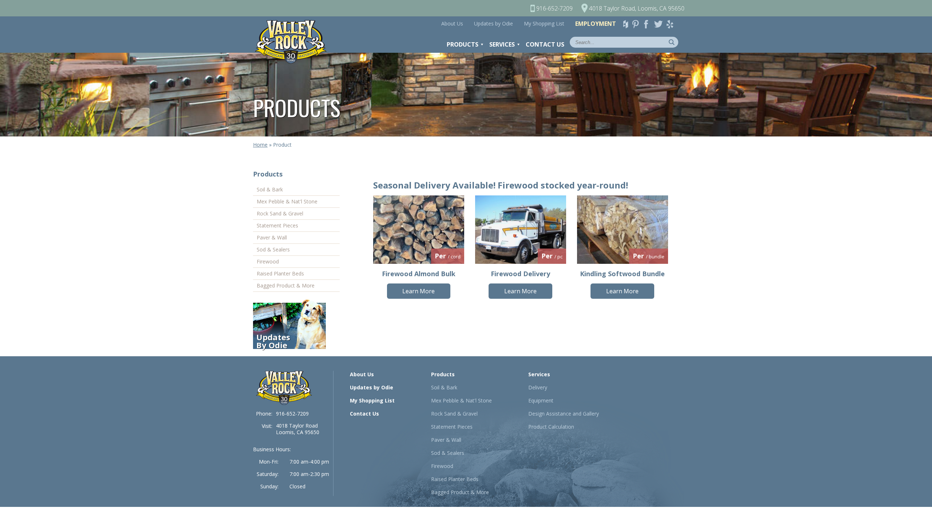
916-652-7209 (292, 413)
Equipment (540, 400)
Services (502, 44)
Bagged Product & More (286, 285)
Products (462, 44)
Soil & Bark (270, 189)
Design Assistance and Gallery (563, 413)
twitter (659, 24)
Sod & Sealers (273, 249)
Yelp (672, 24)
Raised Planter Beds (280, 273)
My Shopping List (544, 23)
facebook (648, 24)
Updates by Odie (493, 23)
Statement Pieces (277, 225)
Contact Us (545, 44)
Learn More (418, 291)
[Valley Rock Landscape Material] (284, 388)
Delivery (537, 387)
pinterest (637, 24)
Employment (595, 23)
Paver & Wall (272, 237)
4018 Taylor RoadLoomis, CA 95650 (297, 429)
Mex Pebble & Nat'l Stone (287, 201)
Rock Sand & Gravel (280, 213)
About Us (452, 23)
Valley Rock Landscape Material (294, 42)
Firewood (268, 261)
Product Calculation (551, 426)
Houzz (626, 24)
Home (260, 144)
